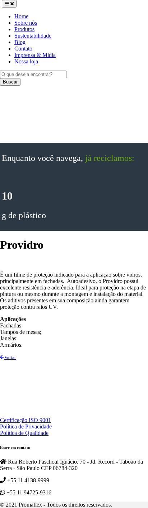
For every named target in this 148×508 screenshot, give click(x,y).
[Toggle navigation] (9, 4)
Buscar (10, 82)
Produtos (24, 29)
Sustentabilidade (32, 36)
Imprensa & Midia (35, 55)
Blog (20, 42)
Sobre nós (25, 23)
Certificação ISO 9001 (25, 420)
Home (21, 16)
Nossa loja (26, 61)
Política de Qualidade (24, 433)
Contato (23, 48)
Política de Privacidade (26, 426)
